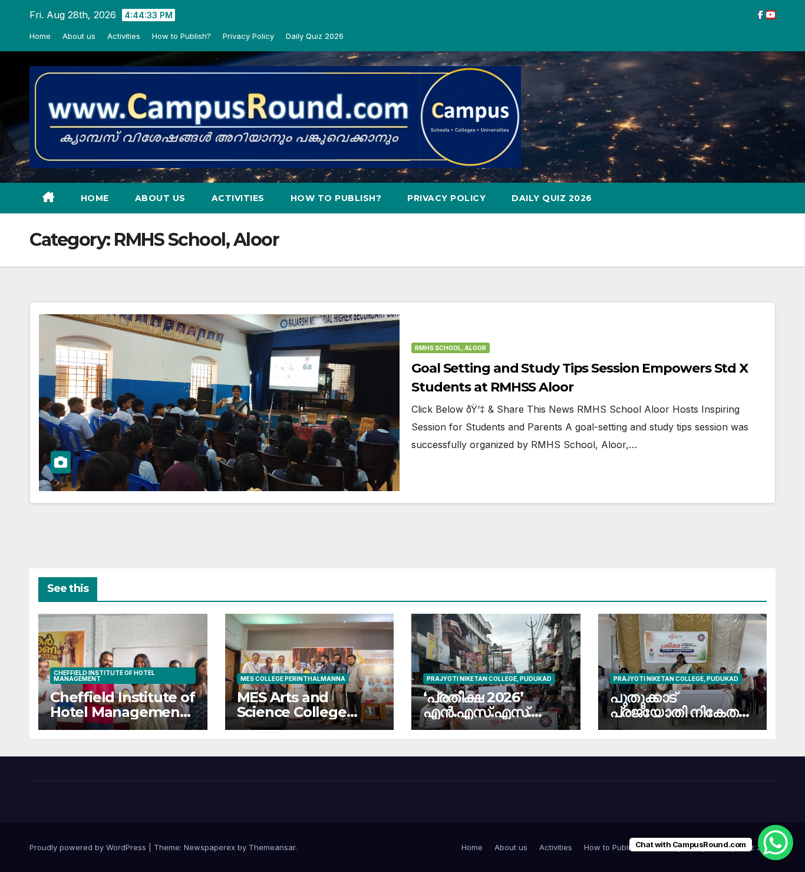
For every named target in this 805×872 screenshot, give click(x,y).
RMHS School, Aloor (450, 347)
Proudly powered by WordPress (89, 847)
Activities (123, 36)
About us (78, 36)
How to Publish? (181, 36)
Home (40, 36)
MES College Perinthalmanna (292, 678)
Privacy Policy (248, 36)
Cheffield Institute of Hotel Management (104, 675)
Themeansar (272, 847)
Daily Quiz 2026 (315, 36)
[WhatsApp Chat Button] (775, 842)
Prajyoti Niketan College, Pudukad (489, 678)
